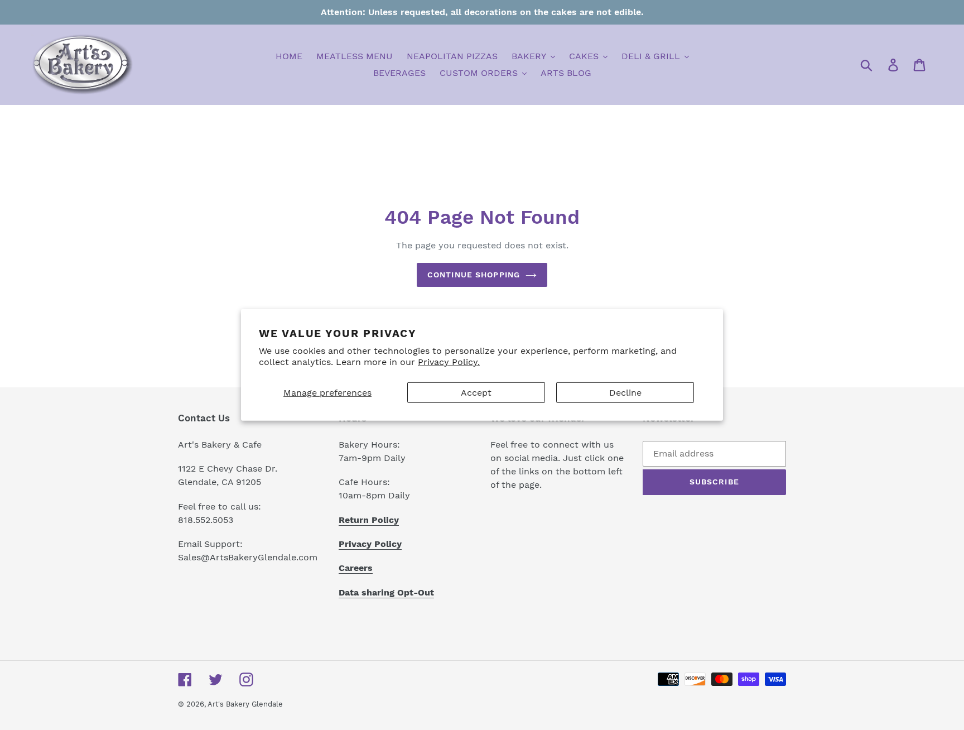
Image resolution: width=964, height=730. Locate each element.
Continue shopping (473, 274)
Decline (625, 392)
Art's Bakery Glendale (245, 704)
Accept (476, 392)
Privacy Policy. (449, 362)
